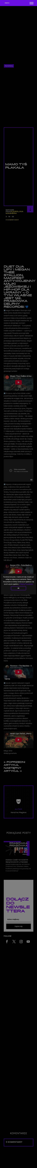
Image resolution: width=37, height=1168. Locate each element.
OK (18, 588)
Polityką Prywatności (26, 584)
